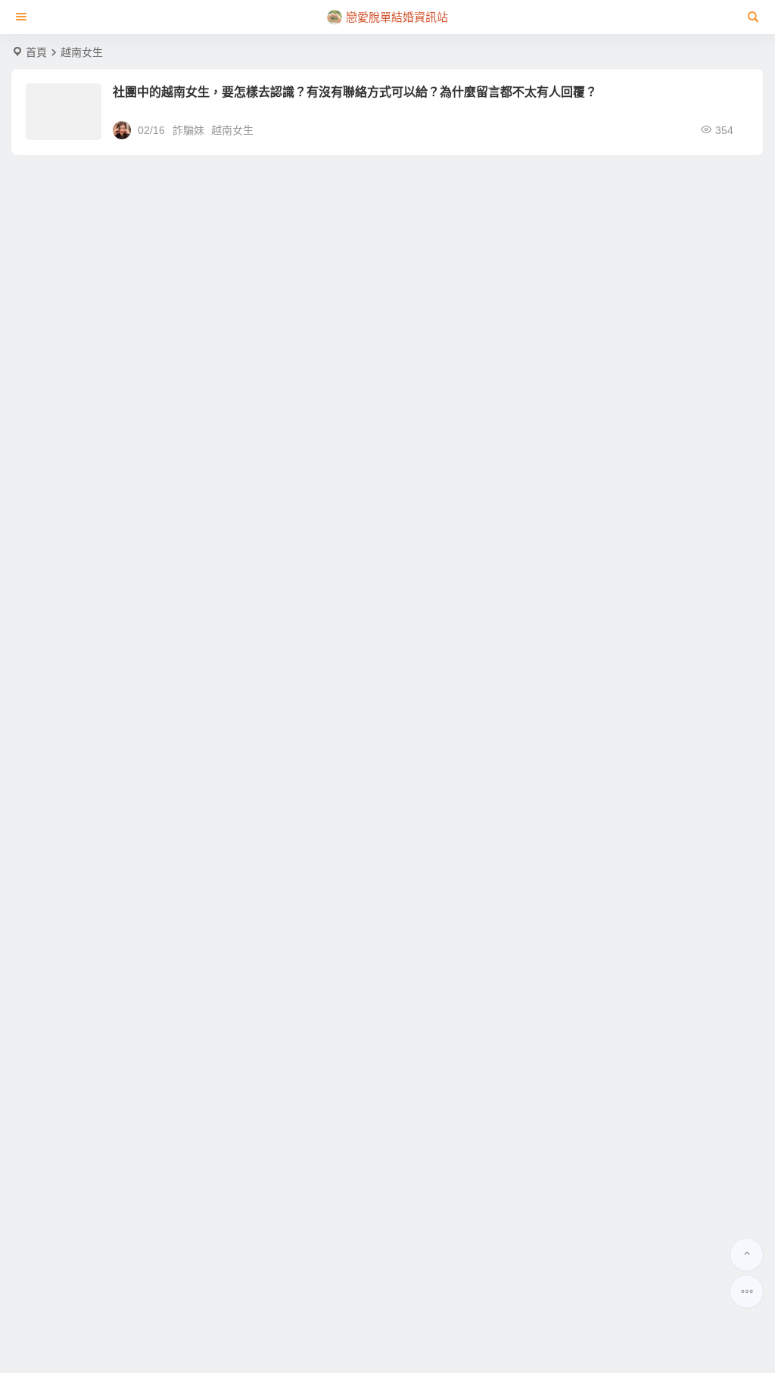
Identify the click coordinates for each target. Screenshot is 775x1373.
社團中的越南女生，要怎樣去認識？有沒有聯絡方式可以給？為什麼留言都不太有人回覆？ (355, 92)
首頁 (36, 52)
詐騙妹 (188, 130)
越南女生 (232, 130)
